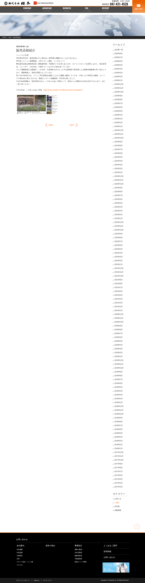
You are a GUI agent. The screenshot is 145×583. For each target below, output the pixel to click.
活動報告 (117, 510)
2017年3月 (118, 487)
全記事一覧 (118, 50)
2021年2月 (118, 306)
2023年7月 (118, 195)
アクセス (20, 565)
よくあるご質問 (110, 546)
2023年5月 (118, 203)
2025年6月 (118, 107)
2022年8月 (118, 237)
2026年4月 (118, 69)
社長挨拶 (20, 552)
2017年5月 (118, 479)
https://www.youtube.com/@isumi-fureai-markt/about (62, 90)
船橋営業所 (78, 555)
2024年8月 (118, 145)
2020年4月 (118, 345)
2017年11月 (118, 456)
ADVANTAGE (47, 9)
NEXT (72, 125)
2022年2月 (118, 260)
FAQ (86, 9)
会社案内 (20, 546)
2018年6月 (118, 429)
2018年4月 (118, 437)
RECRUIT (105, 9)
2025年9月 (118, 96)
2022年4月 (118, 253)
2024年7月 (118, 149)
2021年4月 (118, 299)
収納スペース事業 (81, 562)
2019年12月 (119, 360)
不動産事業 (78, 559)
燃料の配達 (78, 549)
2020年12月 (119, 314)
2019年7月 (118, 379)
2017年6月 (118, 475)
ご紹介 (117, 502)
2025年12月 (119, 84)
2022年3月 (118, 257)
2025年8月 (118, 99)
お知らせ (117, 499)
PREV (51, 125)
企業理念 (20, 555)
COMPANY (27, 9)
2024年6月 (118, 153)
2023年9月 (118, 188)
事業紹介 (78, 546)
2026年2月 (118, 76)
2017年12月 (119, 452)
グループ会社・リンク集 (25, 562)
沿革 (18, 559)
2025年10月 (119, 92)
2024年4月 (118, 161)
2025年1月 (118, 126)
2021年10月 (119, 276)
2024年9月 (118, 142)
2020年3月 (118, 349)
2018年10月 (119, 414)
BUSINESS (67, 9)
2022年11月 (118, 226)
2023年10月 (119, 184)
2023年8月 (118, 191)
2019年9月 (118, 372)
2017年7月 (118, 471)
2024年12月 (119, 130)
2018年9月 (118, 418)
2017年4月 (118, 483)
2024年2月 (118, 168)
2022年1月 (118, 264)
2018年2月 (118, 445)
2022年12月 (119, 222)
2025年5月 (118, 111)
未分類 (117, 506)
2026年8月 (118, 53)
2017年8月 (118, 468)
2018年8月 (118, 421)
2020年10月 (119, 322)
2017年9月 (118, 464)
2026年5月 (118, 65)
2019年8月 (118, 375)
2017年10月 (119, 460)
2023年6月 (118, 199)
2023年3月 (118, 211)
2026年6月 (118, 61)
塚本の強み (50, 546)
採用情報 (107, 551)
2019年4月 (118, 391)
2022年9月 (118, 234)
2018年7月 (118, 425)
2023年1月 (118, 218)
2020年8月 (118, 329)
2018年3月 (118, 441)
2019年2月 (118, 398)
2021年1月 (118, 310)
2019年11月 (118, 364)
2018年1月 (118, 448)
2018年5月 (118, 433)
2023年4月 (118, 207)
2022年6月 (118, 245)
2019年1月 (118, 402)
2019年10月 (119, 368)
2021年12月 (119, 268)
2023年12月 (119, 176)
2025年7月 (118, 103)
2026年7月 (118, 57)
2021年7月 (118, 287)
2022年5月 (118, 249)
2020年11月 (118, 318)
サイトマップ (47, 580)
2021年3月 (118, 303)
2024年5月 (118, 157)
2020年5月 (118, 341)
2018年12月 (119, 406)
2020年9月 (118, 326)
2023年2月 (118, 214)
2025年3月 (118, 119)
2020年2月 (118, 352)
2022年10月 (119, 230)
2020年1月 (118, 356)
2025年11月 (118, 88)
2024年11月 (118, 134)
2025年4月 (118, 115)
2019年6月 (118, 383)
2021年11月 (118, 272)
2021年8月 (118, 283)
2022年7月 (118, 241)
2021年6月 (118, 291)
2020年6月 (118, 337)
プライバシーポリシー (23, 580)
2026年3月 (118, 73)
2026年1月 (118, 80)
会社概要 (20, 549)
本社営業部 (78, 552)
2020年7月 (118, 333)
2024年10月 (119, 138)
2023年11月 (118, 180)
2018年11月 (118, 410)
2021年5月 (118, 295)
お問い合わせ (22, 539)
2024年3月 (118, 165)
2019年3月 (118, 395)
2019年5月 (118, 387)
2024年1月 (118, 172)
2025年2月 (118, 122)
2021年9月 (118, 280)
